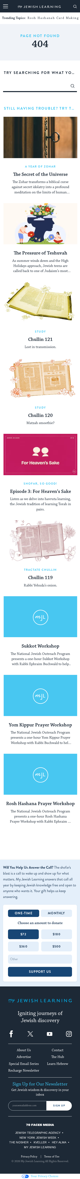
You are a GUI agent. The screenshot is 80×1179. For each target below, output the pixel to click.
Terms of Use (51, 1156)
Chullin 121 (40, 340)
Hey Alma (59, 1142)
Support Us (40, 971)
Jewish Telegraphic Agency (38, 1132)
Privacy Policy (29, 1156)
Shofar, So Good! (40, 484)
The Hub (57, 1057)
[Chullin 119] (40, 541)
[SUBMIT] (72, 87)
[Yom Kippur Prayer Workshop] (40, 695)
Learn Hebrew (57, 1064)
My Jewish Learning (40, 1147)
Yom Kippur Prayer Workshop (40, 725)
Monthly (56, 913)
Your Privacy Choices (44, 1176)
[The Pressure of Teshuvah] (40, 224)
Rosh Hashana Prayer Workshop (40, 804)
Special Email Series (24, 1064)
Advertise (24, 1057)
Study (40, 331)
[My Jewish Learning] (40, 1004)
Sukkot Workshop (40, 646)
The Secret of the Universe (40, 174)
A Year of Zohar (40, 166)
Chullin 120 (40, 416)
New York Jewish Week (37, 1137)
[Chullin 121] (40, 302)
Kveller (40, 1142)
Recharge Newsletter (23, 1070)
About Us (24, 1050)
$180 (57, 934)
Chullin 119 (40, 578)
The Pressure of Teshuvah (40, 253)
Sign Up (59, 1105)
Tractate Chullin (40, 570)
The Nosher (18, 1142)
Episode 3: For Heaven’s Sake (40, 492)
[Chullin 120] (40, 378)
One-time (23, 913)
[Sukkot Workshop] (40, 617)
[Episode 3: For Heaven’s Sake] (40, 454)
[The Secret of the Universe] (40, 137)
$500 (57, 946)
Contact (57, 1050)
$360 (23, 946)
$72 (23, 934)
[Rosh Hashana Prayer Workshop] (40, 774)
